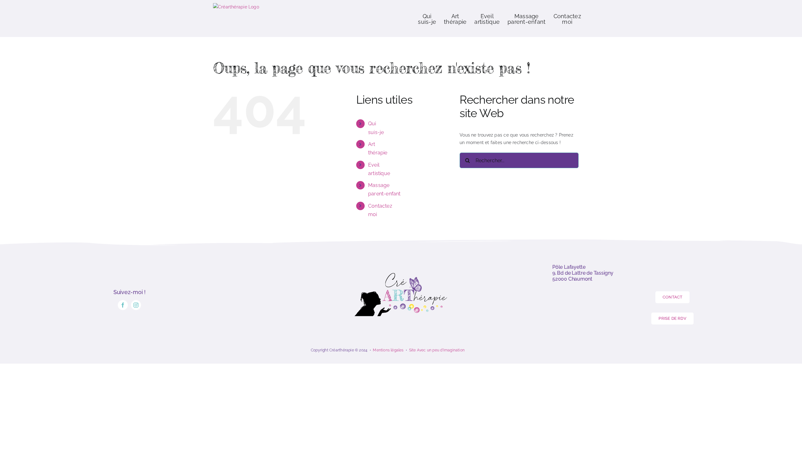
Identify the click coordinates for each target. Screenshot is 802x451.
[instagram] (136, 305)
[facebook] (123, 305)
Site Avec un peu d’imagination (437, 350)
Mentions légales (388, 350)
